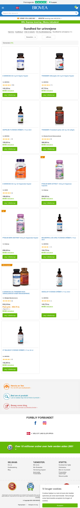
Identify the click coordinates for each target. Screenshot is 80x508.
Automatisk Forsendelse (37, 473)
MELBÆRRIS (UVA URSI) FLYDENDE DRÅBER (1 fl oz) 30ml (59, 238)
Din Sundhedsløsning (44, 32)
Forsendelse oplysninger (62, 473)
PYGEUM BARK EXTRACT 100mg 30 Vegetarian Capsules (57, 184)
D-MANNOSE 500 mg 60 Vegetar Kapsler (15, 76)
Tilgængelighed (21, 504)
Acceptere (60, 505)
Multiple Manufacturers (11, 298)
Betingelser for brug (33, 504)
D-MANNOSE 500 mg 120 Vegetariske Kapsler (17, 184)
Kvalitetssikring (12, 467)
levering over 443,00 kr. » (50, 18)
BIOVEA (7, 82)
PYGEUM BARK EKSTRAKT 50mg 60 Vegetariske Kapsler (20, 238)
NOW (6, 190)
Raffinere (48, 37)
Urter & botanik (29, 32)
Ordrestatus (62, 467)
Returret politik (63, 476)
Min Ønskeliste (37, 467)
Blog (9, 470)
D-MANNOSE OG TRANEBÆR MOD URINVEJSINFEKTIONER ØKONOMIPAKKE (16, 292)
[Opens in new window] (35, 423)
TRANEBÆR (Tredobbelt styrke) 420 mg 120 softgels (58, 130)
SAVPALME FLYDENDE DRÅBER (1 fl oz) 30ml (17, 130)
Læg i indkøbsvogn (10, 95)
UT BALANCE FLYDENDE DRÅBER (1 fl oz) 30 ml (18, 350)
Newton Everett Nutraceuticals (52, 136)
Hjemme (11, 32)
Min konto (36, 465)
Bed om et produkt (64, 470)
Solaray (46, 190)
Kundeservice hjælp (65, 465)
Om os (10, 465)
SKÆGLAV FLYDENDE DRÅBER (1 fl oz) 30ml (56, 292)
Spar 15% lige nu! (28, 18)
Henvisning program (39, 470)
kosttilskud (19, 32)
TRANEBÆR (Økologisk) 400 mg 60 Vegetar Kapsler (58, 76)
